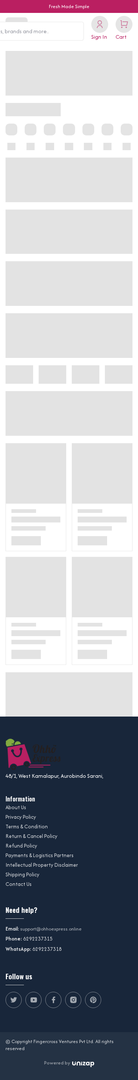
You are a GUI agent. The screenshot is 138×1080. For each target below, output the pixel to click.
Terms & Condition (27, 826)
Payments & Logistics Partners (40, 855)
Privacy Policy (21, 817)
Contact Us (19, 884)
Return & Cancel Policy (31, 836)
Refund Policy (21, 845)
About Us (16, 807)
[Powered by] (83, 1063)
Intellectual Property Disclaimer (42, 865)
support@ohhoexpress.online (51, 928)
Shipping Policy (22, 874)
